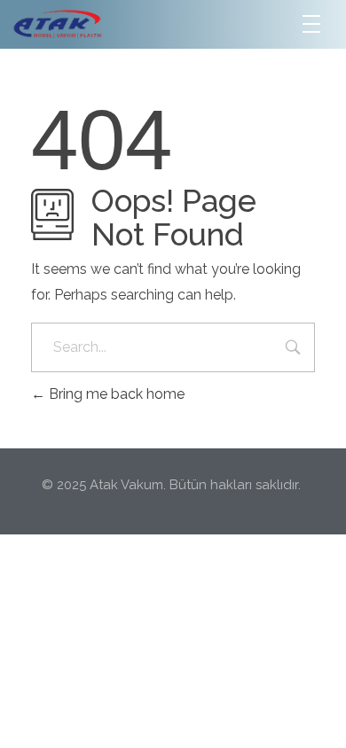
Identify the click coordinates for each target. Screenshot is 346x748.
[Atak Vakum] (114, 23)
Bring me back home (115, 394)
